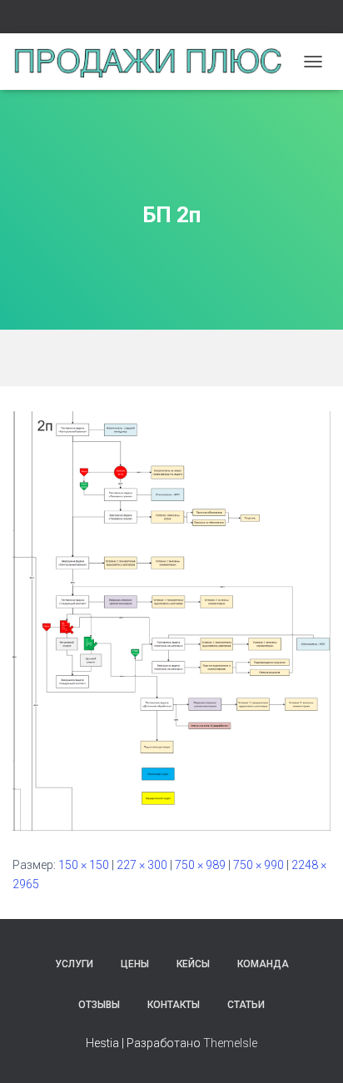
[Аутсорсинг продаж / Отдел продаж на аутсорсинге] (153, 61)
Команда (263, 964)
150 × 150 (83, 865)
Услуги (74, 964)
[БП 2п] (171, 620)
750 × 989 (200, 865)
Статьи (246, 1005)
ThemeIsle (230, 1043)
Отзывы (99, 1005)
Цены (135, 964)
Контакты (173, 1005)
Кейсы (193, 964)
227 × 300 (142, 865)
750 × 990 (258, 865)
